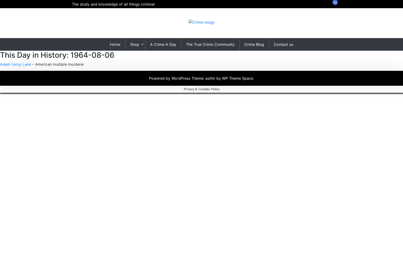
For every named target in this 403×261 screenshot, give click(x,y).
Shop (134, 44)
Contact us (283, 44)
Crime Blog (254, 44)
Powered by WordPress (170, 78)
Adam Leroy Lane (15, 64)
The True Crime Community (210, 44)
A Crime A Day (163, 44)
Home (115, 44)
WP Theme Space (237, 78)
